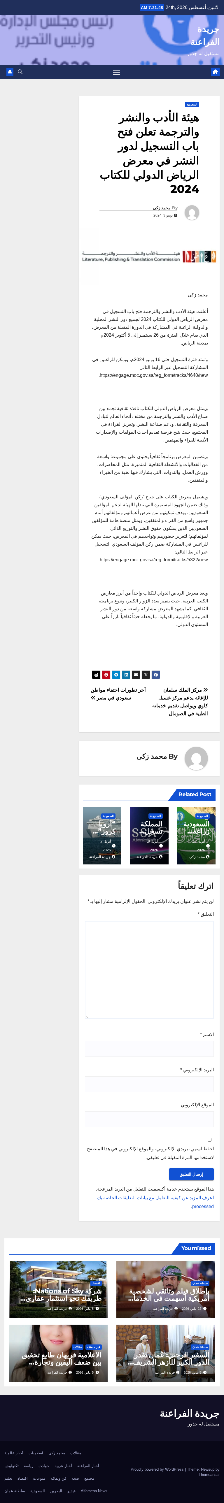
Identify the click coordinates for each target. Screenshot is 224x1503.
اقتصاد (96, 1283)
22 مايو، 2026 (191, 1308)
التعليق (206, 914)
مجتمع (89, 1478)
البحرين (56, 1491)
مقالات (78, 1347)
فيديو (71, 1491)
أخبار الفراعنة (88, 1466)
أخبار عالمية (13, 1453)
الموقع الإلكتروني (197, 1104)
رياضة (28, 1466)
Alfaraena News (94, 1491)
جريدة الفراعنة (147, 857)
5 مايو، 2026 (192, 1372)
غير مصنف (93, 1347)
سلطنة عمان (200, 1283)
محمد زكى (162, 207)
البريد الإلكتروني (197, 1069)
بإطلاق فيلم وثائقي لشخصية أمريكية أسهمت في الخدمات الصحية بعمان (168, 1298)
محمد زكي (56, 1453)
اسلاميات (36, 1453)
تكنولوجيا (11, 1466)
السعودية (192, 104)
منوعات (39, 1478)
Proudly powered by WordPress (158, 1469)
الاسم (207, 1034)
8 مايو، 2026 (85, 1308)
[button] (20, 71)
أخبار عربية (63, 1466)
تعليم (8, 1478)
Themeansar (209, 1474)
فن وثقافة (58, 1478)
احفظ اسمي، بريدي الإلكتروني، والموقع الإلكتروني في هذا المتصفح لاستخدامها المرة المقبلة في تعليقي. (150, 1153)
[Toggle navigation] (116, 72)
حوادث (43, 1466)
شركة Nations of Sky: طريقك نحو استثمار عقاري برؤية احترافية (64, 1298)
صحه (75, 1478)
